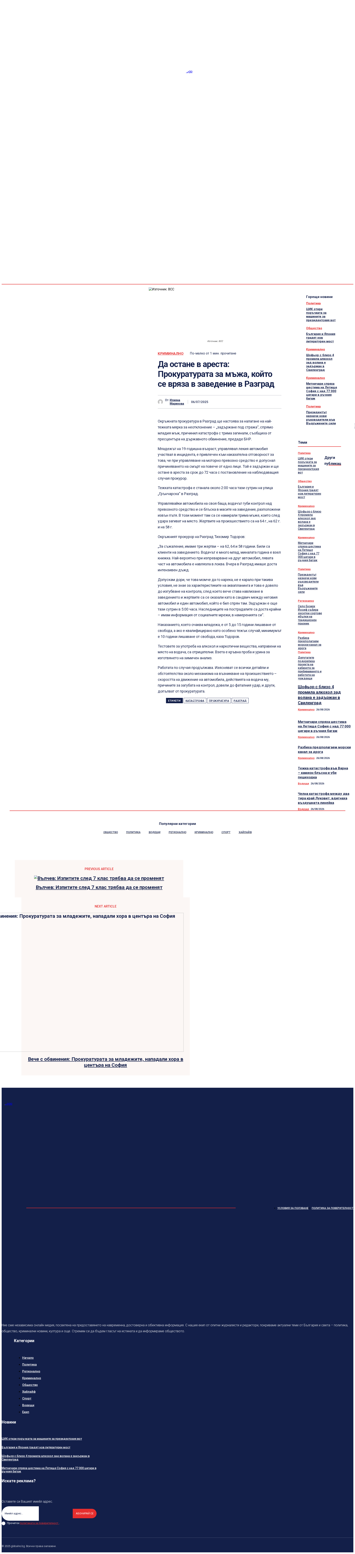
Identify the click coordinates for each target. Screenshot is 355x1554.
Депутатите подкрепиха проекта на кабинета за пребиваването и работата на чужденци (310, 668)
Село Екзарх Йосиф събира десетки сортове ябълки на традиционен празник (310, 615)
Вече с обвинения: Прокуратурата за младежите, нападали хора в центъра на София (105, 1062)
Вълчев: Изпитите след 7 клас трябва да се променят (99, 887)
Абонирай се (84, 1513)
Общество (314, 328)
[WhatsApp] (259, 402)
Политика (313, 303)
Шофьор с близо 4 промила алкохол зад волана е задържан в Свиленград (320, 362)
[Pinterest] (244, 402)
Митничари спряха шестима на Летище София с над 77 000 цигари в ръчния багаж (321, 391)
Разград (240, 700)
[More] (274, 401)
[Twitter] (230, 402)
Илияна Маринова (177, 401)
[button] (337, 239)
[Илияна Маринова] (161, 401)
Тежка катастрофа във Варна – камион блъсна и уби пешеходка (323, 772)
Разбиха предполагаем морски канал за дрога (309, 643)
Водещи (303, 783)
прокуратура (219, 700)
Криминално (170, 353)
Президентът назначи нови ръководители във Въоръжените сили (321, 417)
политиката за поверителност (39, 1523)
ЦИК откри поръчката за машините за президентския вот (321, 314)
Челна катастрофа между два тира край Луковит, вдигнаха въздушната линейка (323, 798)
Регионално (306, 600)
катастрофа (195, 700)
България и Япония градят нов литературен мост (320, 337)
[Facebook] (351, 239)
